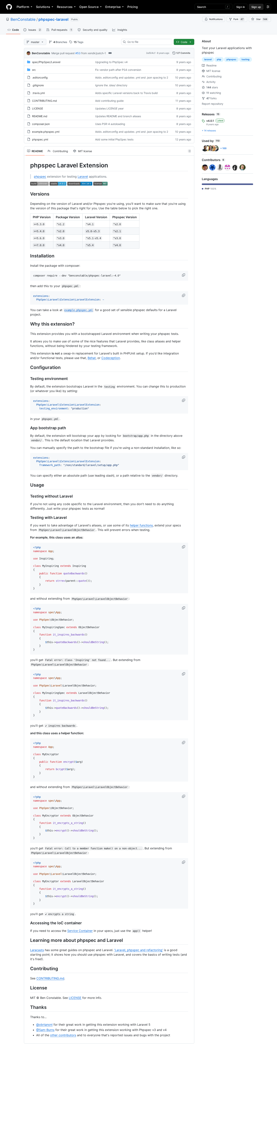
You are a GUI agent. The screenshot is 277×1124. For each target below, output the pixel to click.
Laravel (83, 176)
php (219, 59)
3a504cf (150, 53)
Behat (92, 358)
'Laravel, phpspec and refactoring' (138, 950)
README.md (39, 116)
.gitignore (38, 85)
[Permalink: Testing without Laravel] (27, 496)
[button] (184, 275)
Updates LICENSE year (109, 108)
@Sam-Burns (45, 1030)
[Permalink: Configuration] (27, 367)
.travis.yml (38, 93)
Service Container (80, 931)
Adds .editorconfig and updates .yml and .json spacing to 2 (131, 77)
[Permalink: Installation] (27, 255)
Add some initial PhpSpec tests (114, 139)
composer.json (41, 124)
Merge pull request (63, 53)
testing (245, 59)
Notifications (216, 19)
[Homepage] (9, 7)
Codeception (110, 358)
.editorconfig (40, 77)
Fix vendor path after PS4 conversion (118, 69)
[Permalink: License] (27, 988)
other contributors (63, 1035)
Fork (238, 19)
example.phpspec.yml (45, 131)
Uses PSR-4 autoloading (110, 124)
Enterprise (113, 7)
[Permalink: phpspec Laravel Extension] (27, 165)
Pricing (132, 7)
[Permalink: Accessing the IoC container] (27, 923)
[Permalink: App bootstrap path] (27, 428)
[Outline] (189, 151)
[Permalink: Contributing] (27, 968)
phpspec (40, 176)
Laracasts (37, 950)
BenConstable (23, 19)
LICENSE (37, 108)
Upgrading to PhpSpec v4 (111, 62)
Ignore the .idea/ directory (111, 85)
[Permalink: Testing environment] (27, 378)
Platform (23, 7)
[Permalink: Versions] (27, 193)
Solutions (43, 7)
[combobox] (148, 42)
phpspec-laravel (53, 19)
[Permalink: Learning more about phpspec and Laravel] (27, 940)
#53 (77, 53)
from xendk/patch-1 (93, 53)
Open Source (89, 7)
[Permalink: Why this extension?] (27, 324)
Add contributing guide (109, 100)
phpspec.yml (40, 139)
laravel (208, 59)
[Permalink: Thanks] (27, 1007)
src (34, 69)
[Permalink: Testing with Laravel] (27, 517)
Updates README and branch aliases (118, 116)
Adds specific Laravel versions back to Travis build (126, 93)
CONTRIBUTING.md (44, 100)
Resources (65, 7)
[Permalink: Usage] (27, 485)
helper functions (141, 525)
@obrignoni (44, 1024)
